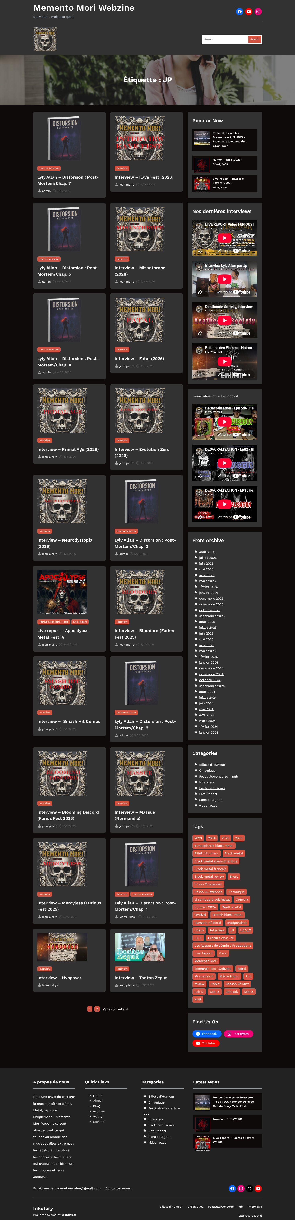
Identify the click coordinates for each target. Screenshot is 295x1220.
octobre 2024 (209, 680)
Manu (223, 953)
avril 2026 (206, 575)
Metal (241, 969)
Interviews (255, 1206)
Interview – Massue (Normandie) (135, 815)
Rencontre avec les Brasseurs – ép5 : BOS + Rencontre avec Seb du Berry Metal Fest (229, 137)
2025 (225, 838)
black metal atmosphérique (215, 861)
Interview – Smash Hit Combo (69, 721)
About (98, 1101)
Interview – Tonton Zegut (141, 977)
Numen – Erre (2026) (227, 159)
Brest (234, 876)
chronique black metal (212, 899)
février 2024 (208, 727)
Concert (242, 899)
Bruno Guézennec (208, 892)
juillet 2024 (208, 697)
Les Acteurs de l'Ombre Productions (222, 945)
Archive (99, 1111)
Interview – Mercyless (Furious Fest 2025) (69, 906)
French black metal (227, 915)
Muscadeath (204, 976)
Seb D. (215, 992)
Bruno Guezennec (208, 884)
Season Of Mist (237, 984)
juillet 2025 (208, 627)
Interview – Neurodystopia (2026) (64, 543)
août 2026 (207, 552)
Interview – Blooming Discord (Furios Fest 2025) (68, 815)
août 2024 (207, 692)
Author (98, 1116)
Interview (122, 168)
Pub (248, 976)
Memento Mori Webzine (83, 7)
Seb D (199, 992)
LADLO (245, 930)
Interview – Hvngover (59, 977)
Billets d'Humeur (212, 765)
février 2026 (208, 587)
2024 (212, 838)
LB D (198, 938)
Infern (199, 930)
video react (208, 805)
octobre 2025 (209, 610)
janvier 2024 (208, 732)
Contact (99, 1122)
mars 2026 (207, 581)
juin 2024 (206, 703)
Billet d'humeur (206, 853)
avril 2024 (206, 715)
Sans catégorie (210, 800)
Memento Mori (205, 961)
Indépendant (237, 923)
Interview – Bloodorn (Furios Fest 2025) (144, 634)
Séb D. (249, 992)
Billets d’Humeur (171, 1206)
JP (232, 930)
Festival (200, 915)
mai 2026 (206, 569)
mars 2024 (207, 721)
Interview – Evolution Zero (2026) (142, 452)
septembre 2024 (212, 686)
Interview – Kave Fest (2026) (144, 177)
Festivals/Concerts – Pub (225, 1206)
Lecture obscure (49, 168)
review (199, 984)
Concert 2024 (205, 907)
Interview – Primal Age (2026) (68, 449)
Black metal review (209, 876)
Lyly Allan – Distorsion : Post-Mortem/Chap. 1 (145, 906)
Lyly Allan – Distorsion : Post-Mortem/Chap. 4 (68, 361)
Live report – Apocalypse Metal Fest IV (63, 634)
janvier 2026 (208, 593)
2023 (198, 838)
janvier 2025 (208, 662)
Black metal (234, 853)
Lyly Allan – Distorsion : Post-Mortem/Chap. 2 (145, 724)
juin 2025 (206, 633)
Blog (96, 1106)
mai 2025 (206, 639)
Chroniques (195, 1206)
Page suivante (116, 1009)
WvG (197, 999)
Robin (215, 984)
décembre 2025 (211, 598)
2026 (239, 838)
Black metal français (210, 869)
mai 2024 (206, 709)
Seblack (232, 992)
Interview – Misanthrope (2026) (140, 271)
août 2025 (207, 622)
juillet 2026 (208, 558)
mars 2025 (207, 651)
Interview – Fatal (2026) (139, 358)
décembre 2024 (211, 668)
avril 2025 (206, 645)
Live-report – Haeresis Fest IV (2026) (228, 180)
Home (97, 1096)
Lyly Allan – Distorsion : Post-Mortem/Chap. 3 (145, 543)
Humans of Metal (207, 923)
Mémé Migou (229, 976)
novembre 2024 (211, 674)
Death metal (231, 907)
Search (254, 39)
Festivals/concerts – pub (53, 621)
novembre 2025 (211, 604)
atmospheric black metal (214, 846)
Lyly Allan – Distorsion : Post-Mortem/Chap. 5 (68, 271)
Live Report (80, 621)
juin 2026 (206, 563)
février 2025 (208, 657)
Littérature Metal (250, 1215)
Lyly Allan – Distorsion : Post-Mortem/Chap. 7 (68, 180)
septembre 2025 (212, 616)
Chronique (207, 770)
